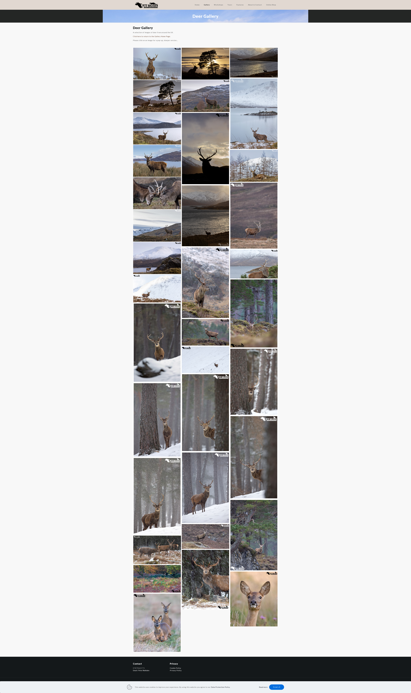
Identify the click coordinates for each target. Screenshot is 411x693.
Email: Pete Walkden (141, 670)
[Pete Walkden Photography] (146, 5)
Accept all (276, 687)
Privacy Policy (176, 670)
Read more (263, 687)
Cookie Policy (175, 668)
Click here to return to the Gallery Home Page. (152, 36)
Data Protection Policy (220, 687)
